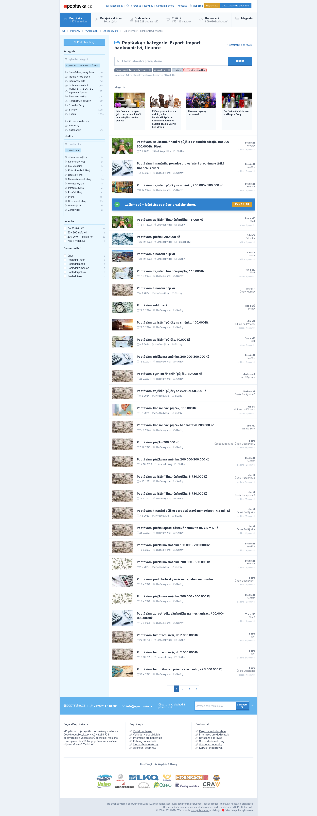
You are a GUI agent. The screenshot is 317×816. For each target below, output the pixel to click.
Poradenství (184, 242)
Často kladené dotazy (212, 741)
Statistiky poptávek (240, 45)
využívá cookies (157, 803)
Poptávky (75, 31)
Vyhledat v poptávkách (146, 734)
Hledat (240, 60)
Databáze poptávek (210, 737)
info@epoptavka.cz (139, 706)
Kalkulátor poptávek (211, 747)
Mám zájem (242, 204)
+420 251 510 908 (105, 706)
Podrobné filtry (85, 42)
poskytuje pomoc (200, 810)
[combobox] (174, 61)
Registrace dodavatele (212, 731)
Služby (180, 151)
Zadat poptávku (235, 5)
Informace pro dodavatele (214, 734)
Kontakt (182, 6)
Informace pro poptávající (148, 737)
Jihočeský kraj (110, 31)
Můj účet (198, 6)
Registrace (212, 5)
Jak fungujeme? (114, 6)
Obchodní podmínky (144, 747)
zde (251, 807)
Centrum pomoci (165, 6)
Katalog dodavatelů (144, 741)
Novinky (148, 6)
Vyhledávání (91, 31)
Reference (135, 6)
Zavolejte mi (242, 705)
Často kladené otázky (145, 744)
